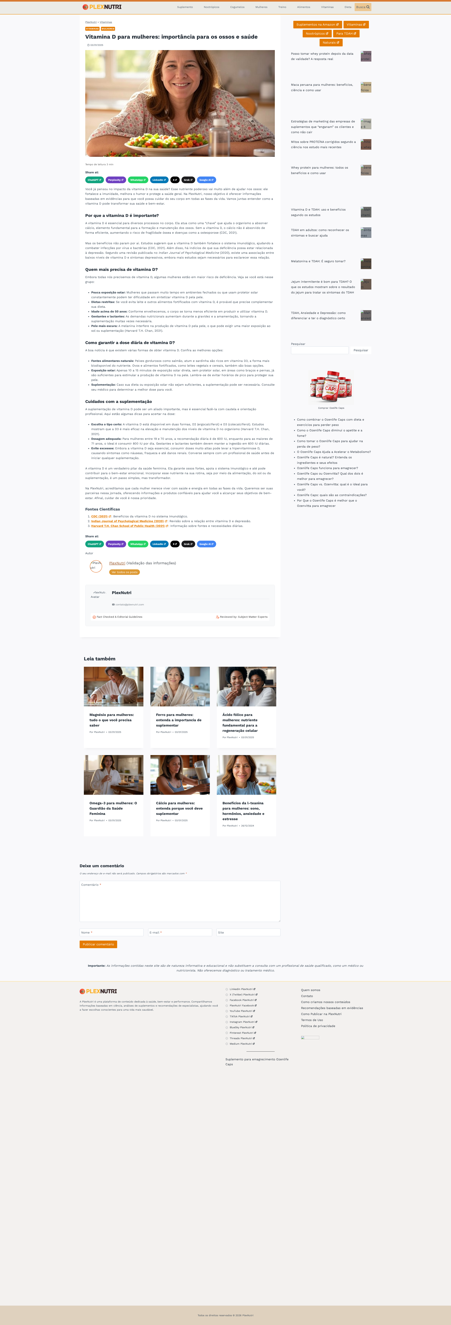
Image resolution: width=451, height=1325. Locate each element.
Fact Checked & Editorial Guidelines (119, 616)
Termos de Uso (312, 1020)
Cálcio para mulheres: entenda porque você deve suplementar (179, 808)
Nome (86, 932)
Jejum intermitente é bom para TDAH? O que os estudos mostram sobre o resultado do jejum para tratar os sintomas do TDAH (323, 287)
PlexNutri (91, 22)
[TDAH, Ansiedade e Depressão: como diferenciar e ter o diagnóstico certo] (366, 315)
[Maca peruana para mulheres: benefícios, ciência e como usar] (366, 87)
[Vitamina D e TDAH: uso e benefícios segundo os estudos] (366, 212)
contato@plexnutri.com (130, 604)
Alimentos (303, 7)
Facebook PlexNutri (242, 1000)
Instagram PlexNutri (242, 1021)
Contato (307, 996)
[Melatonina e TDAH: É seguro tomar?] (366, 264)
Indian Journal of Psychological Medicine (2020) (127, 521)
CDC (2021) (99, 516)
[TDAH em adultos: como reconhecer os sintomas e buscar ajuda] (366, 232)
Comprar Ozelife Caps (331, 407)
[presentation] (113, 686)
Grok (187, 179)
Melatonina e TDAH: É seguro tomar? (318, 261)
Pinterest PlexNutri (241, 1032)
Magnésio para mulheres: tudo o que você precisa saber (111, 720)
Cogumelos (237, 7)
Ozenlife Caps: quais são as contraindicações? (332, 495)
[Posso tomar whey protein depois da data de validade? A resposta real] (366, 56)
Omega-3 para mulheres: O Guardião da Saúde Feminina (113, 808)
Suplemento (185, 7)
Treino (282, 7)
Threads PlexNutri (241, 1038)
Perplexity (114, 179)
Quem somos (310, 990)
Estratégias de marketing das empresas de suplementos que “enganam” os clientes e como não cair (323, 127)
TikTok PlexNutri (240, 1016)
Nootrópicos (211, 7)
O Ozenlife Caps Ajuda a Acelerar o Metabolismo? (334, 452)
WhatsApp (136, 179)
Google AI (205, 179)
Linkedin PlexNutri (241, 989)
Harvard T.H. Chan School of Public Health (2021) (128, 526)
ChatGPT (93, 179)
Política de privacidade (318, 1026)
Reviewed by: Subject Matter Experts (244, 616)
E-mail (156, 932)
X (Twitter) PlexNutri (242, 994)
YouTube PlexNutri (241, 1011)
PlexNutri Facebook (242, 1005)
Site (221, 932)
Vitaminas (327, 7)
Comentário (91, 884)
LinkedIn (158, 179)
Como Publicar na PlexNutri (321, 1014)
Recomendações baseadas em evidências (332, 1008)
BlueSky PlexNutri (241, 1027)
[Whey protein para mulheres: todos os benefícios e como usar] (366, 170)
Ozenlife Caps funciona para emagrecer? (327, 468)
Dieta (348, 7)
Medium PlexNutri (241, 1043)
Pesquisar (298, 344)
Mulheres (261, 7)
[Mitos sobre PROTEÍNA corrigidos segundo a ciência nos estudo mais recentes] (366, 144)
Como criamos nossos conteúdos (325, 1002)
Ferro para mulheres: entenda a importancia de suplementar (179, 720)
